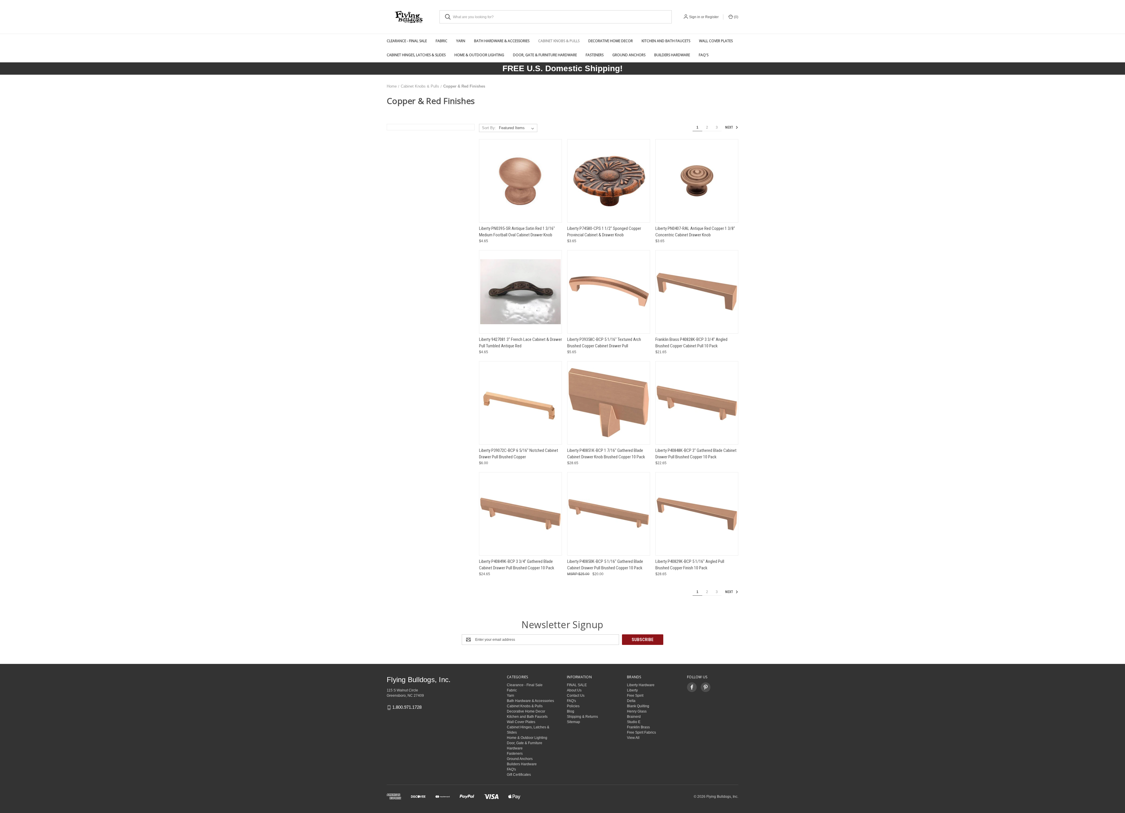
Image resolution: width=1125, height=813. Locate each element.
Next (729, 128)
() (735, 17)
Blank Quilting (638, 706)
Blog (570, 711)
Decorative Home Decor (610, 40)
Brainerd (634, 717)
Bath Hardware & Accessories (501, 40)
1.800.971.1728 (407, 707)
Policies (573, 706)
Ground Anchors (628, 54)
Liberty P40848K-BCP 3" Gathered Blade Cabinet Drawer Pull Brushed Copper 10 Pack (696, 454)
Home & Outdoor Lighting (479, 54)
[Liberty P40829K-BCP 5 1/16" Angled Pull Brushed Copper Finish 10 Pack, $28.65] (697, 513)
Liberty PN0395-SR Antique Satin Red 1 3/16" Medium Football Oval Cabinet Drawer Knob (517, 232)
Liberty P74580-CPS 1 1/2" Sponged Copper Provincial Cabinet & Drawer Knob (604, 232)
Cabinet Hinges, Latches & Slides (416, 54)
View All (633, 738)
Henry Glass (637, 711)
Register (712, 17)
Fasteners (595, 54)
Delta (631, 701)
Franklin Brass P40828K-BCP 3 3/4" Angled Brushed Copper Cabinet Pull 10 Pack (691, 343)
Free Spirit (635, 696)
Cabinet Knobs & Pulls (558, 40)
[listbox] (517, 128)
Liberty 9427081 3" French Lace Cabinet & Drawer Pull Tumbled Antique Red (520, 343)
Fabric (441, 40)
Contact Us (575, 696)
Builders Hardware (672, 54)
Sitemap (573, 722)
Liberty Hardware (640, 685)
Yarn (460, 40)
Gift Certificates (519, 775)
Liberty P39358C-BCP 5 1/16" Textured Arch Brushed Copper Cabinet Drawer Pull (604, 343)
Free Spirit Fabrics (641, 732)
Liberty (632, 690)
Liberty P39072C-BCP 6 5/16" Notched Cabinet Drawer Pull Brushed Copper (518, 454)
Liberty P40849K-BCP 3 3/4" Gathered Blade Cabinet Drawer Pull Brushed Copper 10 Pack (516, 565)
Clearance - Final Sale (407, 40)
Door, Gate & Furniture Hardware (545, 54)
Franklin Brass (638, 727)
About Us (574, 690)
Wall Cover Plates (716, 40)
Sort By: (489, 128)
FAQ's (703, 54)
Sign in (694, 17)
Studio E (633, 722)
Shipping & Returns (582, 717)
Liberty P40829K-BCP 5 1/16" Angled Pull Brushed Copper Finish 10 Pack (689, 565)
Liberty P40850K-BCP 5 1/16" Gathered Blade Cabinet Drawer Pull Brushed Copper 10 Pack (605, 565)
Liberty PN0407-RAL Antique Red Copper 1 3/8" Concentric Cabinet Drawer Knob (695, 232)
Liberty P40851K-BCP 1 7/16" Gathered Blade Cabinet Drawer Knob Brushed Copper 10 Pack (606, 454)
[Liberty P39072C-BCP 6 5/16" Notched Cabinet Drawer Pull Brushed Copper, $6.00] (520, 402)
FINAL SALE (577, 685)
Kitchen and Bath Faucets (666, 40)
